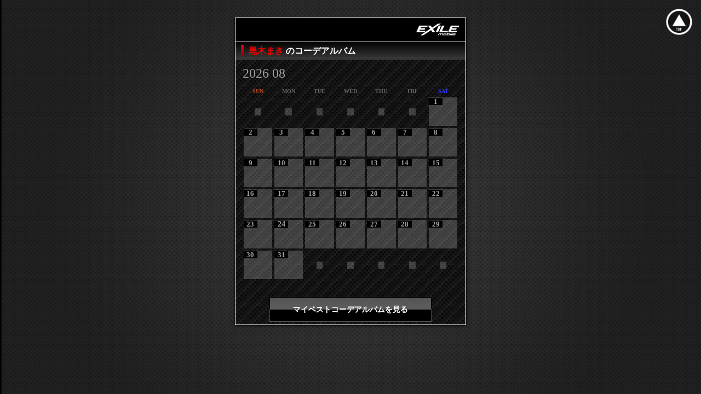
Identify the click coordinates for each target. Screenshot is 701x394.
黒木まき (267, 50)
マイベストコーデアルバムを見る (350, 309)
